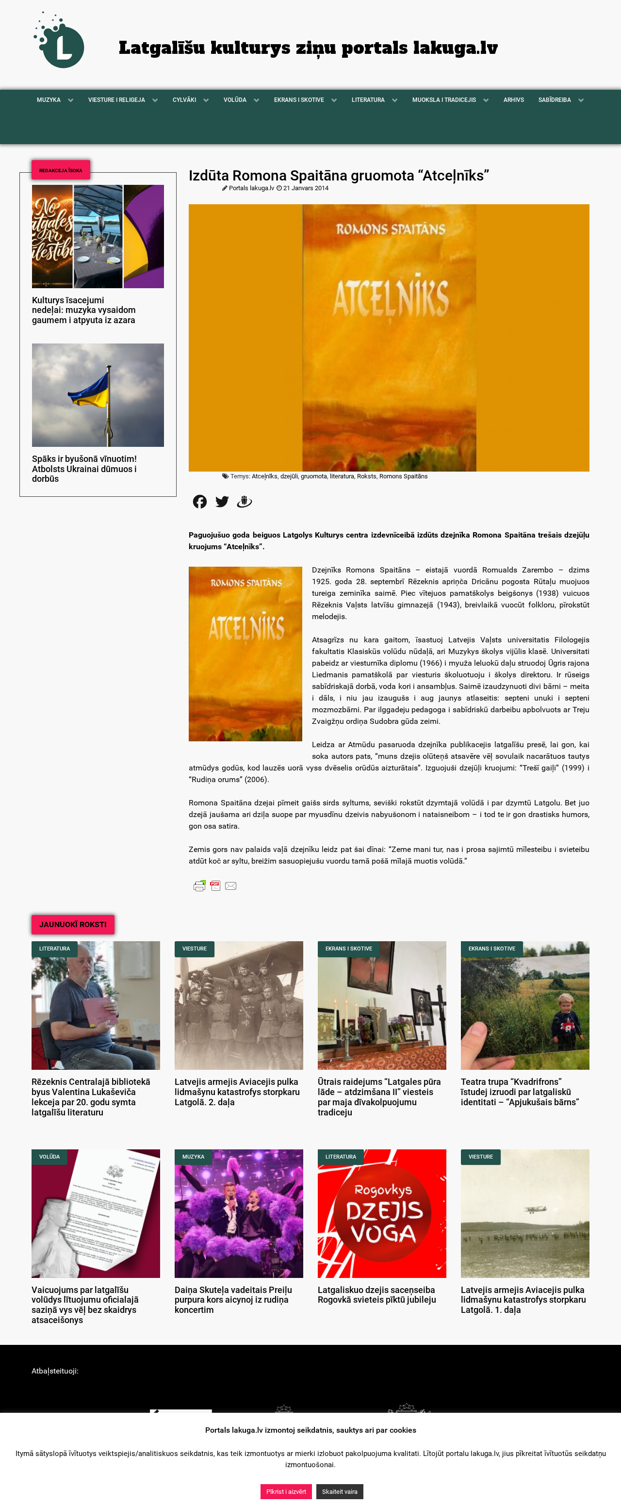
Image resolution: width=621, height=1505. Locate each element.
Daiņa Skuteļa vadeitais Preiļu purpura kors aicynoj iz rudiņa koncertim (233, 1300)
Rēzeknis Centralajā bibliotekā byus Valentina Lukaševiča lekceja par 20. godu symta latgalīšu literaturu (91, 1097)
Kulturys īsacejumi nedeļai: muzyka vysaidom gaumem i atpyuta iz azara (84, 310)
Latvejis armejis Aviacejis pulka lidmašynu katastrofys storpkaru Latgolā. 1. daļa (523, 1300)
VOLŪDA (49, 1157)
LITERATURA (54, 949)
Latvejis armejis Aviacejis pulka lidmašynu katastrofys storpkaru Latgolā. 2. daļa (237, 1092)
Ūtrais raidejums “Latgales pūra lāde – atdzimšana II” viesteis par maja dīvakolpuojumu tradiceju (379, 1097)
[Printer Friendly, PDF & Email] (215, 885)
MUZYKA (193, 1157)
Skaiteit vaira (340, 1491)
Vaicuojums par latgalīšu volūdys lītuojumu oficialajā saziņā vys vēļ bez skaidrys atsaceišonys (85, 1305)
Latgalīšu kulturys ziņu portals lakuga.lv (308, 48)
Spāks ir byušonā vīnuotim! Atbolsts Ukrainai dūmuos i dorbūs (84, 469)
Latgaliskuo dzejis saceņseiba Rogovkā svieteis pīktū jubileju (377, 1295)
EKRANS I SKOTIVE (349, 949)
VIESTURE (194, 949)
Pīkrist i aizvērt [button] (286, 1491)
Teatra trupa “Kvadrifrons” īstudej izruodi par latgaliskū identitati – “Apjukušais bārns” (520, 1092)
